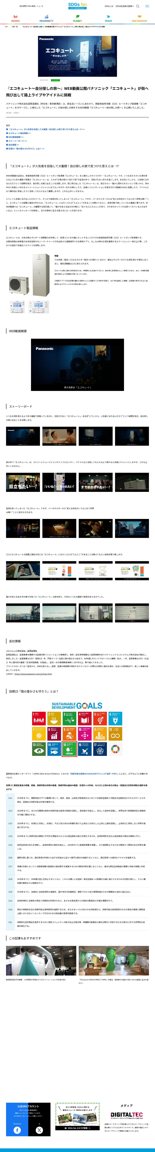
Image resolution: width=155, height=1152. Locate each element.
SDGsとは (109, 6)
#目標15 (16, 113)
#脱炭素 (9, 113)
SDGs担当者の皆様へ (125, 6)
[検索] (137, 6)
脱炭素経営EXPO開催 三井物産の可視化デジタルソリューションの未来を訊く (36, 979)
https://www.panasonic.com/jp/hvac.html (33, 673)
